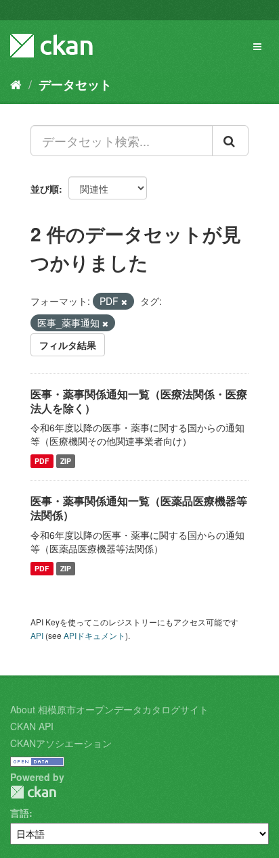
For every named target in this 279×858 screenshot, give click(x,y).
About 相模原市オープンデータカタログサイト (109, 709)
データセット (75, 84)
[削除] (124, 301)
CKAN (33, 792)
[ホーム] (16, 84)
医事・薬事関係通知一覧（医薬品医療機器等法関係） (138, 508)
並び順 (44, 188)
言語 (19, 812)
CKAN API (31, 726)
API (36, 635)
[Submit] (230, 140)
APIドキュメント (94, 635)
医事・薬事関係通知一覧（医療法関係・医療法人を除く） (138, 401)
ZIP (65, 461)
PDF (42, 461)
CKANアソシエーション (61, 743)
